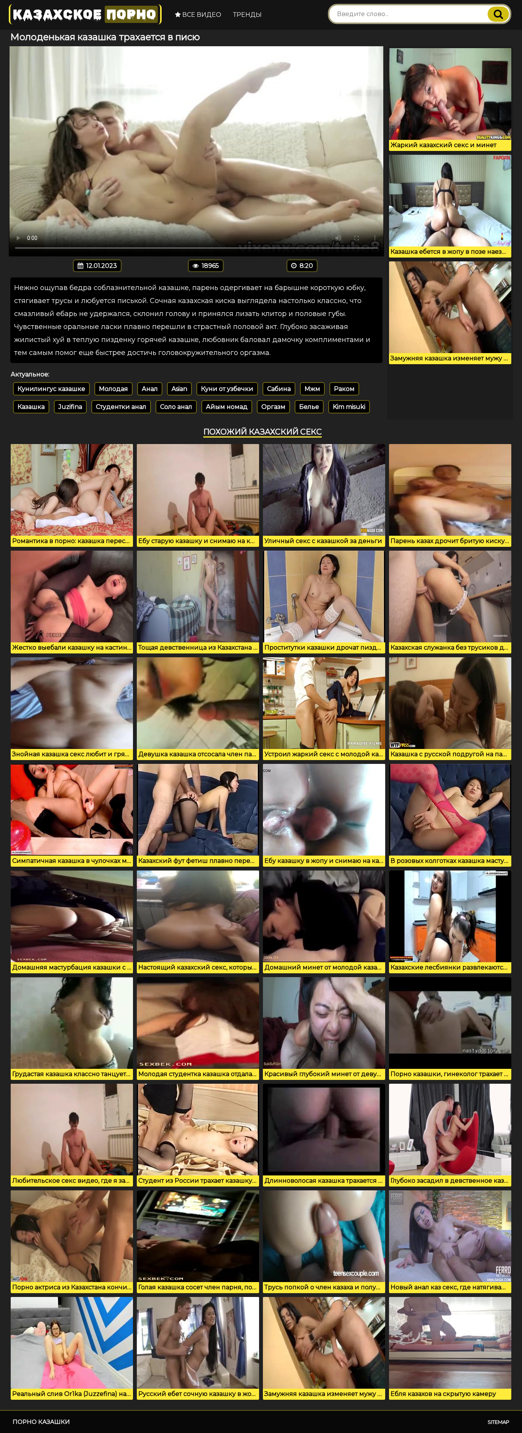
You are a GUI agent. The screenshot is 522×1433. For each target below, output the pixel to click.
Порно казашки (41, 1421)
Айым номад (227, 406)
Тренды (247, 14)
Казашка (31, 406)
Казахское (84, 14)
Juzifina (70, 406)
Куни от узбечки (227, 388)
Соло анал (176, 406)
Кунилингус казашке (51, 388)
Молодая (113, 388)
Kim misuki (349, 406)
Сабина (279, 388)
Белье (309, 406)
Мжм (312, 388)
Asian (179, 388)
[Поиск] (498, 14)
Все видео (201, 14)
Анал (150, 388)
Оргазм (273, 406)
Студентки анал (121, 406)
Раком (344, 388)
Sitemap (498, 1422)
